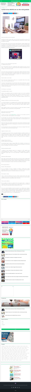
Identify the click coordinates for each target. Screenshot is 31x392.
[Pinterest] (13, 13)
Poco (17, 355)
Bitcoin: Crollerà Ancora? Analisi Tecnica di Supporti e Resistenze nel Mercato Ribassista (16, 276)
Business (15, 348)
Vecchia (29, 219)
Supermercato (25, 357)
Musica (14, 354)
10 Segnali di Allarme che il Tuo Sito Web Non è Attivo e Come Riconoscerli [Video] (16, 254)
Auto (15, 347)
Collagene (10, 349)
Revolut (6, 356)
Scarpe (20, 356)
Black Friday (5, 348)
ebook (24, 349)
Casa (5, 349)
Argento (5, 347)
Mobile (2, 354)
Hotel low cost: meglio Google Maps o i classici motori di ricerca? (13, 273)
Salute (16, 356)
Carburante (3, 349)
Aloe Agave (18, 346)
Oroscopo (24, 354)
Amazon (21, 346)
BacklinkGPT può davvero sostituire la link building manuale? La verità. (14, 279)
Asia (9, 347)
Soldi (20, 357)
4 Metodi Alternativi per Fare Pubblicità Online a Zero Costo (11, 305)
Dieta (22, 349)
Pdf (8, 355)
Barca (23, 347)
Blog (8, 348)
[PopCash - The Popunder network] (7, 341)
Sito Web (27, 356)
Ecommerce (27, 349)
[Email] (16, 13)
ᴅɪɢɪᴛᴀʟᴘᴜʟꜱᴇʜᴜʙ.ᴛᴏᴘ (15, 1)
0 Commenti (14, 11)
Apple (2, 347)
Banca (20, 347)
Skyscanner (3, 357)
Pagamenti (3, 355)
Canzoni (26, 348)
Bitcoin (2, 348)
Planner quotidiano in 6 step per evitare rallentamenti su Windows (13, 270)
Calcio (17, 348)
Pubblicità (3, 356)
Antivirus (24, 346)
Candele (20, 348)
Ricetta (8, 356)
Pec (10, 355)
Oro (18, 354)
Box (12, 348)
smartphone (6, 357)
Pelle (12, 355)
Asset (11, 347)
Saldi (13, 356)
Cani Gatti (23, 348)
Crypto (15, 349)
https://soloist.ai (13, 114)
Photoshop (15, 355)
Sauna (18, 356)
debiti (19, 349)
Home (15, 390)
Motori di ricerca (10, 354)
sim (24, 356)
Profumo (25, 355)
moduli (5, 354)
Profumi (23, 355)
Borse (10, 348)
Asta (13, 347)
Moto (7, 354)
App (26, 346)
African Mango (13, 346)
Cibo (7, 349)
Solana (18, 357)
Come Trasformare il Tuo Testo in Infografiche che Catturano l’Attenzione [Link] (15, 260)
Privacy (20, 355)
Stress (22, 357)
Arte (7, 347)
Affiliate (10, 346)
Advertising (7, 346)
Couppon (13, 349)
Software (15, 357)
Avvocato (18, 347)
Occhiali (16, 354)
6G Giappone (3, 346)
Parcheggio (6, 355)
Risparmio (11, 356)
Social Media (12, 357)
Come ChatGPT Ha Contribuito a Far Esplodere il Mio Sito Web (13, 257)
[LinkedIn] (15, 13)
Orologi (21, 354)
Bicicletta (25, 347)
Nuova (2, 219)
